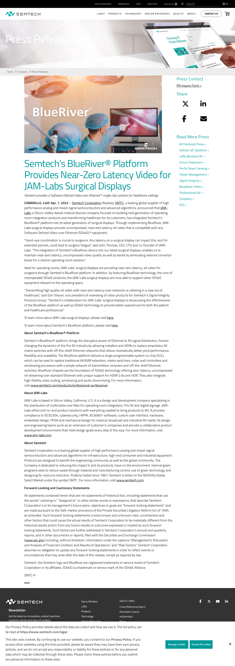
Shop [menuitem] (138, 4)
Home (10, 72)
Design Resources (91, 621)
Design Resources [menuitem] (157, 13)
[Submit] (182, 4)
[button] (230, 644)
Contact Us (211, 13)
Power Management (193, 174)
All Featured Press (191, 144)
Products (86, 611)
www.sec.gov (34, 540)
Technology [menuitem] (133, 13)
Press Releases (40, 72)
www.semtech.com (130, 480)
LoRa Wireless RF (191, 156)
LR (84, 606)
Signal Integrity (189, 180)
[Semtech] (28, 605)
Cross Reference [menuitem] (103, 4)
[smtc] (23, 13)
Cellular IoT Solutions (193, 150)
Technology (87, 616)
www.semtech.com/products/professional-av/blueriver (69, 385)
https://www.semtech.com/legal (43, 631)
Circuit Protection (190, 162)
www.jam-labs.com (37, 435)
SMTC (119, 202)
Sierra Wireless (89, 601)
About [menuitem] (191, 13)
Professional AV (189, 192)
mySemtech (126, 617)
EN (227, 4)
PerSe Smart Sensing (193, 168)
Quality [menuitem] (178, 13)
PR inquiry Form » (189, 85)
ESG (182, 204)
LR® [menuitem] (101, 13)
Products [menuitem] (115, 13)
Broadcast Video (190, 186)
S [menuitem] (169, 4)
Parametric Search (130, 612)
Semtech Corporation (86, 202)
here (110, 317)
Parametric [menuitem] (123, 4)
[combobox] (202, 4)
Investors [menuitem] (152, 4)
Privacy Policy (121, 639)
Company (22, 72)
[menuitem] (176, 4)
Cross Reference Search (133, 607)
